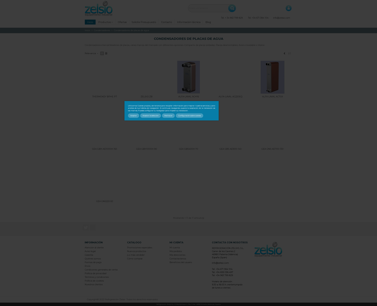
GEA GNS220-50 (104, 201)
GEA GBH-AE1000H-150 (104, 149)
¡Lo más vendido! (135, 255)
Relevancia (90, 53)
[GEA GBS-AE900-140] (230, 129)
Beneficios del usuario (181, 262)
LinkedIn (93, 227)
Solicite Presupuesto (144, 22)
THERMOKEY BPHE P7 (104, 96)
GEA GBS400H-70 (188, 149)
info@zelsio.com (281, 18)
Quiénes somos (93, 258)
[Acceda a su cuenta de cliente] (288, 8)
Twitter (86, 227)
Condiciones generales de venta (101, 269)
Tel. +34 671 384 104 (258, 18)
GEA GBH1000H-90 (146, 149)
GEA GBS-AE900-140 (230, 149)
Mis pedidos (176, 251)
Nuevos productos (136, 251)
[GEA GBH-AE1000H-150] (104, 129)
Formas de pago (93, 262)
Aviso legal (90, 251)
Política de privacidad (95, 273)
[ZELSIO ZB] (146, 77)
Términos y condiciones (97, 277)
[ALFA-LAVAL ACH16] (188, 77)
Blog (208, 22)
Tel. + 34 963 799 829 (232, 18)
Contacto (166, 22)
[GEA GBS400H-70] (188, 129)
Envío (87, 266)
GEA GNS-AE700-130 (272, 149)
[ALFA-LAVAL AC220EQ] (230, 77)
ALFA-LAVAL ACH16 (188, 96)
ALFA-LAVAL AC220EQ (230, 96)
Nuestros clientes (94, 284)
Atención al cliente (94, 247)
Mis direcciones (177, 255)
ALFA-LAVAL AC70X (272, 96)
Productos (104, 22)
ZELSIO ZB (146, 96)
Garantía (89, 255)
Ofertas (122, 22)
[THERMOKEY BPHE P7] (104, 77)
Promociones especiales (139, 247)
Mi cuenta (175, 247)
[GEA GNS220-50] (104, 181)
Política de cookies (94, 280)
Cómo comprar (135, 258)
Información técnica (188, 22)
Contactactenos (178, 258)
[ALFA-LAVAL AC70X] (272, 77)
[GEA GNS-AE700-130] (272, 129)
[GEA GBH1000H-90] (146, 129)
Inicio (90, 22)
